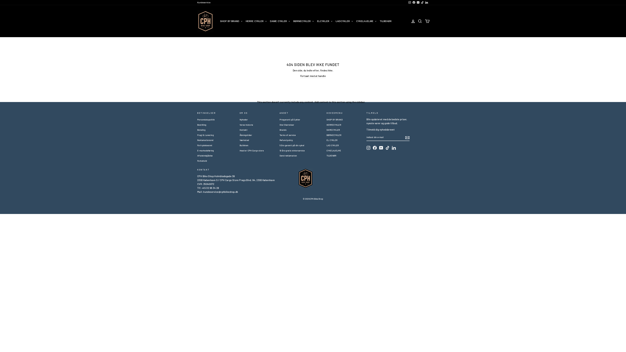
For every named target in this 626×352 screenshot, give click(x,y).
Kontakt (244, 130)
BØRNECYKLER (334, 135)
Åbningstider (246, 135)
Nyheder (244, 119)
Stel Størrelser (287, 125)
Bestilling (201, 125)
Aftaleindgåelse (205, 155)
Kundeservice (204, 2)
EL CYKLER (332, 140)
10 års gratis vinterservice (292, 150)
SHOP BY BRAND (335, 119)
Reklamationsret (205, 140)
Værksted (244, 140)
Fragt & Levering (205, 135)
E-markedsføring (205, 150)
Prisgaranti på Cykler (290, 119)
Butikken (244, 145)
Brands (283, 130)
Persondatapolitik (206, 119)
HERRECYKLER (334, 125)
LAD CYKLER (333, 145)
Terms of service (288, 135)
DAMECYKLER (333, 130)
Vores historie (246, 125)
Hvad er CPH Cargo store (252, 150)
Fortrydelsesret (204, 145)
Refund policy (286, 140)
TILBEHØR (331, 155)
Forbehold (202, 161)
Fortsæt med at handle (313, 75)
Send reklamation (288, 155)
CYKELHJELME (334, 150)
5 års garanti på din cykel (292, 145)
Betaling (201, 130)
